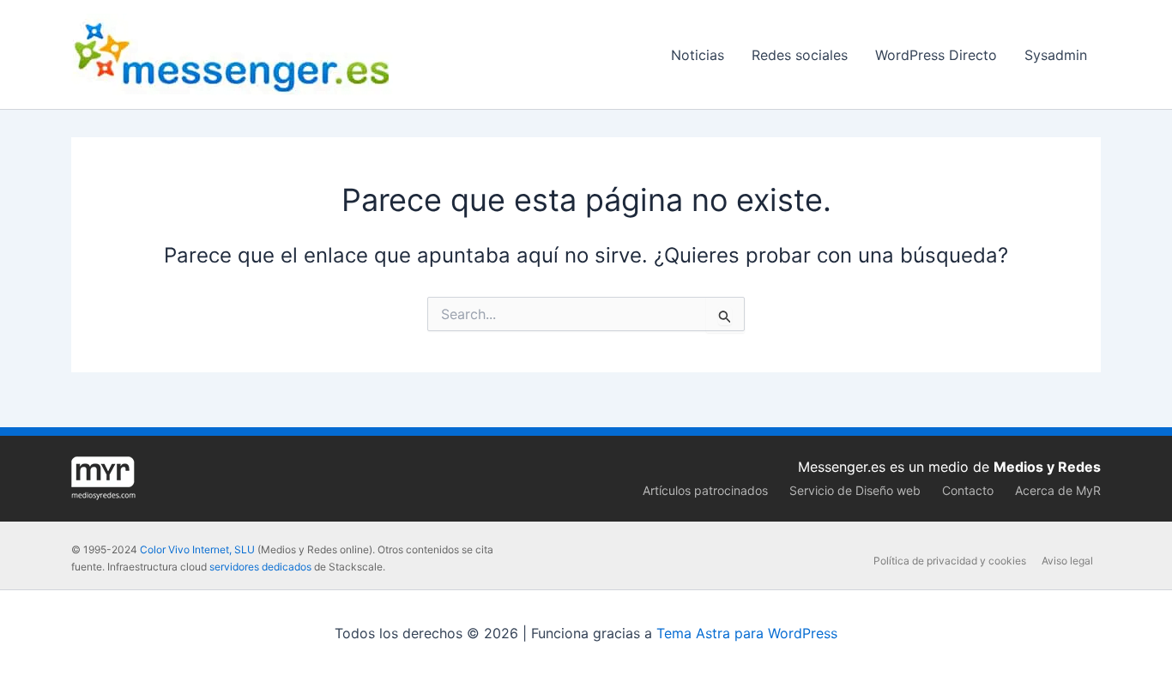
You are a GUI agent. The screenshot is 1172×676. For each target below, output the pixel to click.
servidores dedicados (260, 566)
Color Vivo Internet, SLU (197, 549)
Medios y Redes (1047, 466)
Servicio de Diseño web (855, 490)
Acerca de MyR (1058, 490)
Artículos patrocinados (705, 490)
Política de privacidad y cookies (949, 560)
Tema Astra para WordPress (746, 633)
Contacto (968, 490)
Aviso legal (1067, 560)
